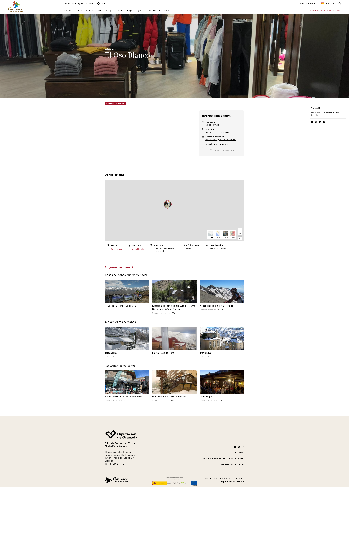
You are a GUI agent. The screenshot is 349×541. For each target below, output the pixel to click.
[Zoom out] (240, 233)
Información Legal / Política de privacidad (223, 458)
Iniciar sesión (335, 10)
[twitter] (315, 122)
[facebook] (311, 122)
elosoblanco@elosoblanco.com (220, 139)
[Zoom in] (240, 230)
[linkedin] (319, 122)
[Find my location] (240, 238)
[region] (174, 210)
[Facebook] (235, 447)
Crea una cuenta (318, 10)
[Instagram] (242, 447)
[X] (238, 447)
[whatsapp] (323, 122)
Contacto (239, 452)
